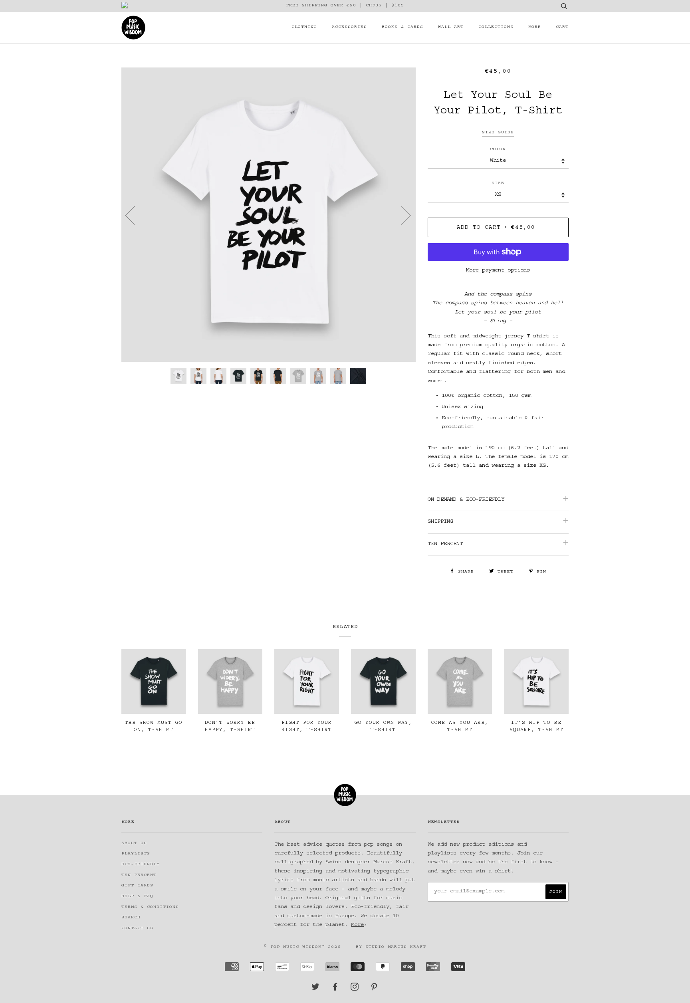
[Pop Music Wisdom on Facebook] (335, 989)
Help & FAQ (137, 896)
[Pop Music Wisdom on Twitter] (315, 989)
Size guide (498, 133)
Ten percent (139, 875)
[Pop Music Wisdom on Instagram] (355, 989)
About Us (134, 843)
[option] (268, 214)
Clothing (304, 27)
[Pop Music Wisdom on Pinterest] (374, 989)
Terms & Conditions (150, 907)
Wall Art (451, 27)
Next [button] (401, 214)
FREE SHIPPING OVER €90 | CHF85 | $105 (345, 6)
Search (131, 918)
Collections (496, 27)
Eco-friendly (140, 864)
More (534, 27)
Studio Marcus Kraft (395, 947)
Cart (562, 27)
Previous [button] (135, 214)
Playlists (135, 854)
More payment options (498, 271)
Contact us (137, 928)
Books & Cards (402, 27)
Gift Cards (137, 886)
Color (498, 149)
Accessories (349, 27)
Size (498, 183)
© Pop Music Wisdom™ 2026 (302, 947)
